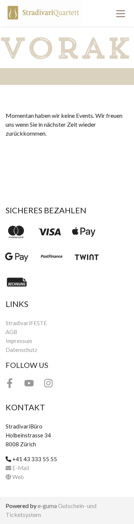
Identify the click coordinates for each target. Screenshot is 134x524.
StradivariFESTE (26, 323)
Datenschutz (21, 349)
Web (17, 476)
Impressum (19, 340)
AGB (11, 332)
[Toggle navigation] (120, 13)
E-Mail (20, 468)
